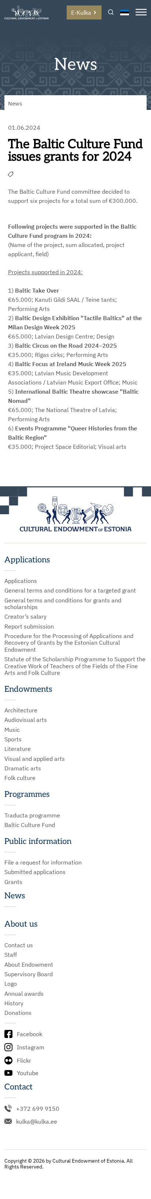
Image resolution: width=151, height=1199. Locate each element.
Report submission (29, 626)
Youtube (27, 1073)
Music (12, 729)
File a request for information (43, 862)
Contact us (18, 945)
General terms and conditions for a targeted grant (70, 590)
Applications (20, 580)
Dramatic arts (22, 768)
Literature (17, 748)
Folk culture (20, 777)
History (13, 1003)
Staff (10, 954)
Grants (13, 881)
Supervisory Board (28, 974)
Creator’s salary (25, 616)
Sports (13, 739)
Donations (18, 1012)
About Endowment (28, 964)
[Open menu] (141, 13)
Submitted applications (35, 872)
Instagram (30, 1047)
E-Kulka (81, 12)
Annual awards (24, 993)
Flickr (24, 1060)
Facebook (29, 1034)
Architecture (20, 710)
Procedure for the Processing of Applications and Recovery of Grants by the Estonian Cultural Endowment (68, 643)
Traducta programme (32, 815)
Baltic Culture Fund (29, 825)
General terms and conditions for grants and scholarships (62, 604)
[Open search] (111, 12)
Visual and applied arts (34, 758)
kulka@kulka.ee (36, 1121)
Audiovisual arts (25, 719)
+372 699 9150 (37, 1108)
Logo (10, 983)
